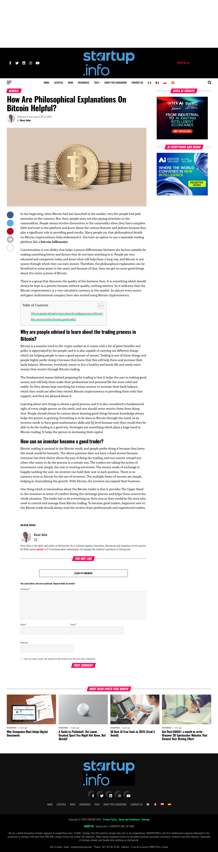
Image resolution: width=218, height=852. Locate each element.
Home (46, 82)
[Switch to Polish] (165, 83)
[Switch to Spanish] (172, 83)
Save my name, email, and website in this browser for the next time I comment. (60, 658)
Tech (96, 82)
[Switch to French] (157, 83)
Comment (25, 589)
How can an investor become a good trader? (53, 319)
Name (23, 624)
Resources (83, 82)
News (70, 82)
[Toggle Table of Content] (99, 306)
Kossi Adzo (25, 120)
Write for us (183, 63)
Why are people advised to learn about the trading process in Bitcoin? (67, 313)
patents (40, 549)
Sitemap (146, 819)
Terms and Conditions (129, 819)
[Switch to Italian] (149, 83)
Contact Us (137, 82)
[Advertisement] (109, 24)
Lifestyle (58, 82)
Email (73, 624)
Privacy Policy (110, 819)
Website (24, 642)
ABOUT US (89, 826)
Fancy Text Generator (115, 82)
